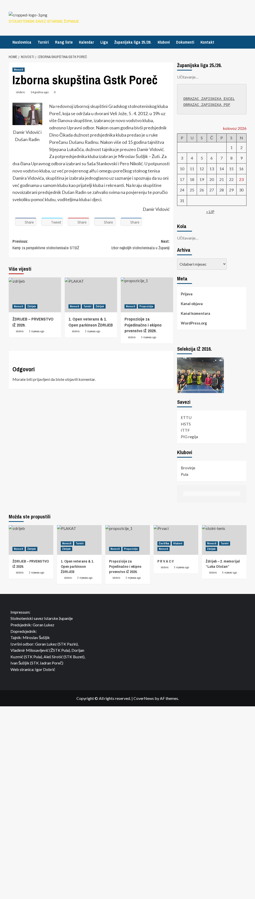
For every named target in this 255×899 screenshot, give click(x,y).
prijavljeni (41, 379)
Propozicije (146, 306)
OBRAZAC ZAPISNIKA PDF (206, 105)
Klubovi (164, 42)
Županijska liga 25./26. (132, 42)
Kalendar (86, 42)
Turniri (43, 42)
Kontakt (207, 42)
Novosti (18, 69)
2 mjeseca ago (36, 331)
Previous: (45, 244)
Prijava (186, 294)
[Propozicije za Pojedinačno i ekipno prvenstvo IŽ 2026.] (147, 294)
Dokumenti (185, 42)
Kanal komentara (195, 313)
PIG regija (189, 436)
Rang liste (64, 42)
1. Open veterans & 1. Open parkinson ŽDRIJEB (90, 322)
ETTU (186, 417)
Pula (184, 474)
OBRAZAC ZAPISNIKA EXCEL (209, 99)
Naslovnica (21, 42)
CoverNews (143, 698)
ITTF (185, 430)
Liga (104, 42)
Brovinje (188, 467)
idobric (20, 92)
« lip (210, 211)
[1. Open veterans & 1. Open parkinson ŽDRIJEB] (91, 294)
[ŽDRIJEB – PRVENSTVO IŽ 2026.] (35, 294)
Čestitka (164, 543)
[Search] (243, 42)
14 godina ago (39, 92)
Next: (140, 244)
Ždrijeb (31, 306)
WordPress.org (194, 323)
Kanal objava (192, 303)
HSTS (186, 423)
